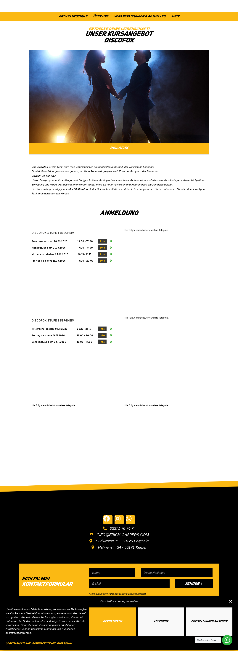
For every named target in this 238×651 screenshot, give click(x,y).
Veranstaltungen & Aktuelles (140, 16)
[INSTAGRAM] (119, 519)
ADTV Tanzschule (73, 16)
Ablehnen (161, 621)
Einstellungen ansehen (209, 621)
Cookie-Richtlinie (18, 643)
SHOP (175, 16)
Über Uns (100, 16)
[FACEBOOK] (107, 519)
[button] (230, 601)
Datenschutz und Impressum (52, 643)
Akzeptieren (112, 621)
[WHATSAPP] (130, 519)
